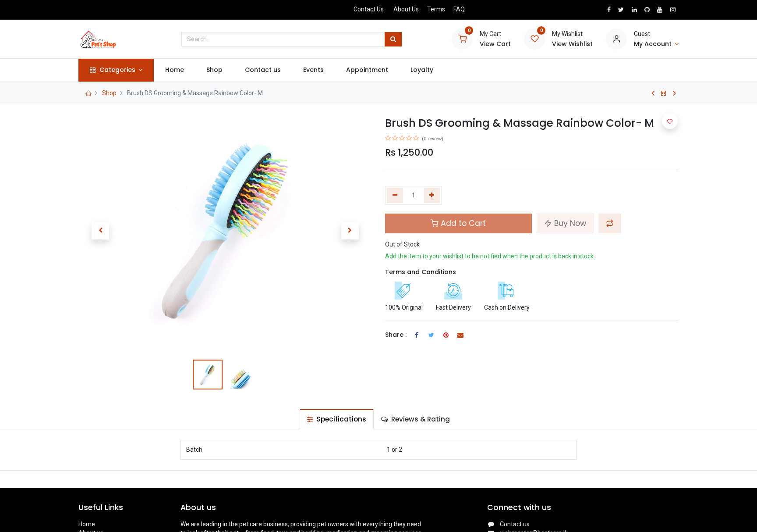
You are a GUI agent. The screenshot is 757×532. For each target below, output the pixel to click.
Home (86, 524)
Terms (436, 9)
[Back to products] (663, 93)
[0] (462, 38)
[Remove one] (395, 196)
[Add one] (432, 196)
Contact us (515, 524)
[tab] (337, 419)
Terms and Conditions (420, 272)
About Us (406, 9)
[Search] (393, 39)
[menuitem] (174, 70)
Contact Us (369, 9)
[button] (100, 231)
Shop (109, 92)
